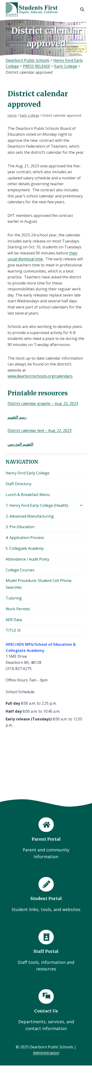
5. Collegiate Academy (25, 548)
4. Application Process (25, 537)
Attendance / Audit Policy (27, 559)
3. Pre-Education (20, 526)
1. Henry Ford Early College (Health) (37, 505)
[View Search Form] (82, 9)
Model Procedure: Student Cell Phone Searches (38, 584)
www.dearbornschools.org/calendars (40, 376)
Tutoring (14, 598)
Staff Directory (18, 483)
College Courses (20, 570)
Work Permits (18, 608)
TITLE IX (13, 630)
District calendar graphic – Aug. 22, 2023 (43, 403)
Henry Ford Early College (27, 473)
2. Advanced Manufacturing (30, 516)
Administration (46, 1052)
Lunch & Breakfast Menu (28, 494)
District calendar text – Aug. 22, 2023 (39, 430)
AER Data (14, 619)
